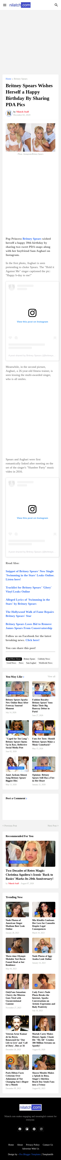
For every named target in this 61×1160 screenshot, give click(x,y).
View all (51, 676)
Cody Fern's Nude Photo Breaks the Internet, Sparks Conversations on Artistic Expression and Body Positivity (43, 999)
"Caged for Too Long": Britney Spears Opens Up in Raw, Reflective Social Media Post (17, 743)
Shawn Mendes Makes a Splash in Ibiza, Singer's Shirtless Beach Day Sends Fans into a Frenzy (43, 1079)
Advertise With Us (30, 1148)
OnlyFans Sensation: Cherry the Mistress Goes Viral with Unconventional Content (16, 998)
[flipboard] (27, 1129)
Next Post (52, 826)
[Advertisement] (30, 40)
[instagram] (41, 1129)
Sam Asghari (31, 663)
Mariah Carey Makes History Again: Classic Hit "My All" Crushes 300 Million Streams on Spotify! (43, 1040)
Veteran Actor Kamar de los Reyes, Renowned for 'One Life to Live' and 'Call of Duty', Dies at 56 (16, 1040)
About (20, 1145)
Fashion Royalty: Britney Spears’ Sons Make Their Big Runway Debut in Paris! (42, 706)
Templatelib (47, 1154)
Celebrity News (44, 659)
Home (8, 79)
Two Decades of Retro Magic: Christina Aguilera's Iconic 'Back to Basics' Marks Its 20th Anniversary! (29, 874)
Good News (11, 663)
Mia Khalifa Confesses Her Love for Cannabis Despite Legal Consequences (43, 924)
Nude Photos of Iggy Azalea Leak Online (42, 957)
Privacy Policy (33, 1145)
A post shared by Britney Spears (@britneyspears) (34, 355)
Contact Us (48, 1145)
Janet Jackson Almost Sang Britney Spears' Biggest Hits (16, 778)
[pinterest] (34, 1129)
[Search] (56, 5)
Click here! (33, 640)
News (21, 663)
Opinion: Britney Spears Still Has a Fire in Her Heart (43, 778)
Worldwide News (45, 663)
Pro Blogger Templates (30, 1154)
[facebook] (20, 1129)
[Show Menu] (4, 5)
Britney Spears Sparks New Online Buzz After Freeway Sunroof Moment (17, 704)
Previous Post (10, 826)
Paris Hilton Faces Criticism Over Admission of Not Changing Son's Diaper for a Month (17, 1079)
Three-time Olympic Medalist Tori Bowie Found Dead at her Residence (16, 960)
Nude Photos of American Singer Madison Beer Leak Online (15, 924)
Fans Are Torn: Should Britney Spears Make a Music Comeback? (43, 742)
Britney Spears (20, 79)
